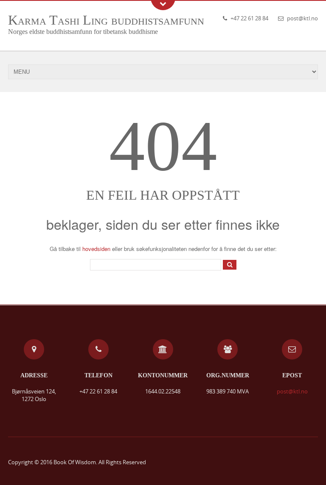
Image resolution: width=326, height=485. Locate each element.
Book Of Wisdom (74, 462)
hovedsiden (96, 249)
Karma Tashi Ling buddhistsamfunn (106, 20)
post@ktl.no (302, 18)
